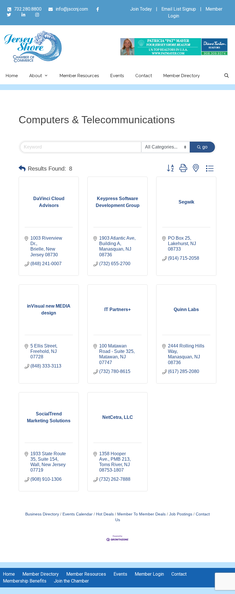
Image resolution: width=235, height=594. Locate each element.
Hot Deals (105, 514)
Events (117, 75)
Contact (143, 75)
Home (12, 75)
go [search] (204, 146)
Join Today (141, 9)
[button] (22, 168)
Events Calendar (77, 514)
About (35, 75)
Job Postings (180, 514)
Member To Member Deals (141, 514)
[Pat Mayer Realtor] (174, 53)
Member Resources (79, 75)
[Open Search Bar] (226, 75)
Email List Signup (178, 9)
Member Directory (181, 75)
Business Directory (42, 514)
